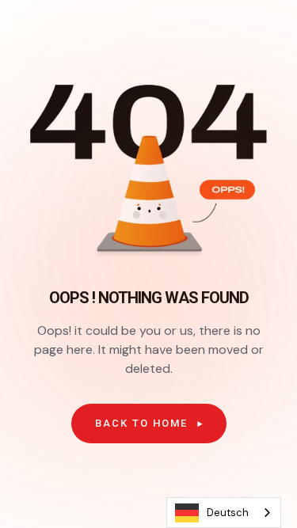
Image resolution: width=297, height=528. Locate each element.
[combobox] (223, 512)
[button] (149, 423)
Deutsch (228, 512)
